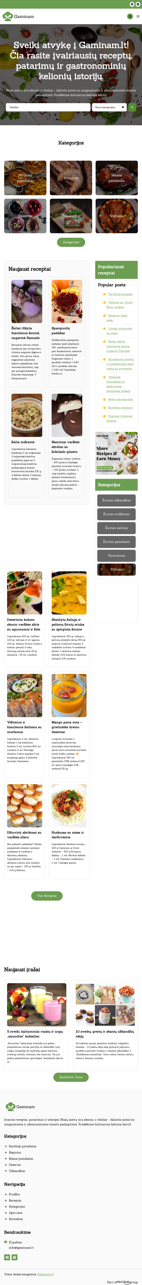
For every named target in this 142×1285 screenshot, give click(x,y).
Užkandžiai (17, 1171)
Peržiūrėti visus (71, 1077)
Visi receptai (47, 896)
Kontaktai (16, 1219)
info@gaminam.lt (21, 1248)
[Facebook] (132, 4)
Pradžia (14, 1194)
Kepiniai (15, 1152)
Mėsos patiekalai (21, 1159)
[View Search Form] (130, 16)
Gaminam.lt (45, 1274)
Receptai (15, 1200)
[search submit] (132, 107)
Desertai (15, 1165)
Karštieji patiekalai (23, 1146)
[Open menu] (138, 16)
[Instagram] (138, 4)
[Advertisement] (47, 535)
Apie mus (15, 1213)
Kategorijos (17, 1206)
